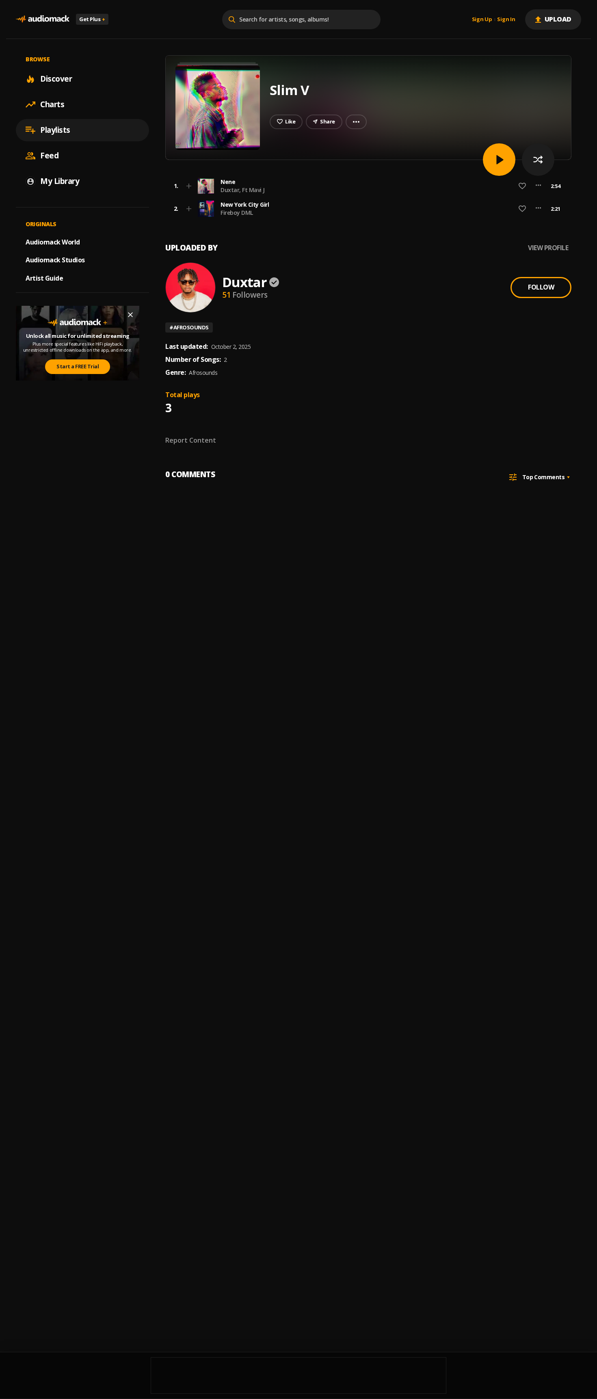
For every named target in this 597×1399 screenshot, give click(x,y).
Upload (558, 19)
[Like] (522, 186)
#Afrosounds (189, 327)
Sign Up (482, 19)
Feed (49, 155)
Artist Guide (44, 278)
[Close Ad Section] (130, 315)
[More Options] (538, 186)
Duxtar (244, 282)
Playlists (55, 130)
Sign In (506, 19)
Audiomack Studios (55, 259)
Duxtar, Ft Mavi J (243, 190)
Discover (56, 79)
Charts (52, 104)
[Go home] (42, 19)
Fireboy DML (237, 212)
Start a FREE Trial (77, 366)
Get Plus (92, 19)
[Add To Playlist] (188, 186)
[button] (366, 186)
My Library (59, 181)
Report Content (190, 440)
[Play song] (499, 159)
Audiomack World (53, 241)
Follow (541, 287)
